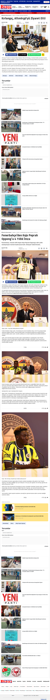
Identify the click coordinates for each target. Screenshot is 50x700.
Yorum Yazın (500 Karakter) (7, 87)
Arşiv (11, 686)
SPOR (18, 232)
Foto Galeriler (22, 686)
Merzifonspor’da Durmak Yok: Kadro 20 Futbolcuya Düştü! (34, 220)
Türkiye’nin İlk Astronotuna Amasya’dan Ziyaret (32, 159)
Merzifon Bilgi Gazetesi (6, 15)
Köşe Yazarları (36, 686)
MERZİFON (10, 1)
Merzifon (7, 690)
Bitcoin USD (35, 6)
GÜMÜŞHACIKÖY (5, 2)
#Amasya (5, 75)
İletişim (7, 686)
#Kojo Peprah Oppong (20, 523)
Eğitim (46, 690)
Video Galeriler (29, 686)
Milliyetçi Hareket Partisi (40, 690)
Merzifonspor (22, 690)
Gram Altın (28, 6)
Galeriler (14, 232)
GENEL (14, 15)
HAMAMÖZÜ (36, 1)
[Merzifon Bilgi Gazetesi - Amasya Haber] (6, 681)
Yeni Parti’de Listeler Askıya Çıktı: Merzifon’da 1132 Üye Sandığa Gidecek (34, 184)
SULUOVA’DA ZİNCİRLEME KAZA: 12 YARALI (31, 655)
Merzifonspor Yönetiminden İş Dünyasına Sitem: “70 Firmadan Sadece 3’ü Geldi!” (33, 123)
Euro (20, 6)
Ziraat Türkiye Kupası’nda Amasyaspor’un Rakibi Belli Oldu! (34, 667)
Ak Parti (17, 690)
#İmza (12, 523)
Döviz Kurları (43, 686)
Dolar (14, 6)
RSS (13, 695)
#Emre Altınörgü (19, 75)
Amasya (27, 22)
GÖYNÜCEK (22, 1)
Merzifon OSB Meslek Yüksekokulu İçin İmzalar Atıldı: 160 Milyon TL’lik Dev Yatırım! (34, 208)
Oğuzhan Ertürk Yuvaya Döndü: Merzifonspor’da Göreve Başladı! (34, 172)
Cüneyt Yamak (28, 690)
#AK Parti (11, 75)
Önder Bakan (12, 690)
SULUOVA (29, 1)
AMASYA (3, 1)
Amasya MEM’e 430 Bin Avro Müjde (29, 195)
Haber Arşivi (16, 686)
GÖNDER (46, 98)
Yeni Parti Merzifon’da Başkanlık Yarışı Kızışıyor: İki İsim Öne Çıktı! (35, 135)
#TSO (26, 75)
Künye (3, 686)
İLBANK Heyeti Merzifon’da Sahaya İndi (30, 110)
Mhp (33, 690)
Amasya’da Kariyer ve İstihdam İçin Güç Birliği (32, 146)
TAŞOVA (15, 1)
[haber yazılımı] (43, 699)
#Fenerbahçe (5, 523)
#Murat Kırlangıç (33, 75)
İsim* (3, 82)
